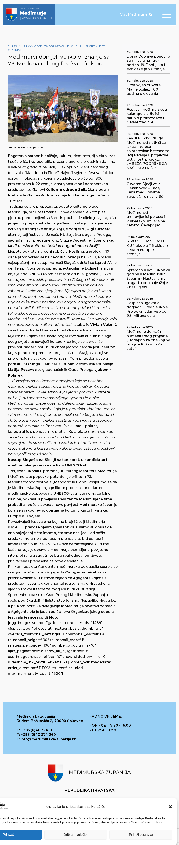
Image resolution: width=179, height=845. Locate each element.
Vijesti (100, 46)
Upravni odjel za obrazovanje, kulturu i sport (58, 46)
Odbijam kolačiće (76, 834)
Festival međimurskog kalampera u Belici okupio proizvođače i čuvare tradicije (147, 115)
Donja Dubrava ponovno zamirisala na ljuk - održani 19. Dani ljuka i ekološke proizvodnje (148, 62)
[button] (170, 807)
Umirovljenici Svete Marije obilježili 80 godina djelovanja (144, 89)
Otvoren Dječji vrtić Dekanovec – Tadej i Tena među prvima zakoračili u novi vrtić (145, 190)
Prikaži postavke (141, 834)
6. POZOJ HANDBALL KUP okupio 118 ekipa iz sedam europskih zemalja (147, 247)
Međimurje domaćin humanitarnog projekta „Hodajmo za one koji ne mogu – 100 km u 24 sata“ (148, 340)
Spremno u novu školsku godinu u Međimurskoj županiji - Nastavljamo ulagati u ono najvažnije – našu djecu (148, 278)
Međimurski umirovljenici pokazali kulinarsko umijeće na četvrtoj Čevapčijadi (146, 218)
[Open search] (151, 14)
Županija (14, 50)
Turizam (14, 46)
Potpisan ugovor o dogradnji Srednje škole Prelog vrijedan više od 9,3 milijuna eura (147, 309)
